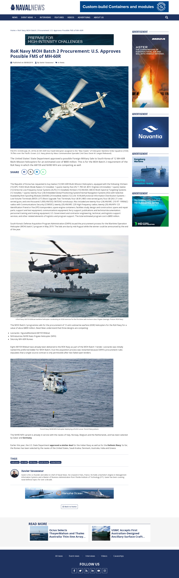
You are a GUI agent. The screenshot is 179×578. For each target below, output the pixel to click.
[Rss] (86, 570)
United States (56, 462)
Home (13, 30)
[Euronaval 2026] (69, 40)
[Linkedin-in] (92, 570)
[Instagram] (104, 570)
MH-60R (24, 462)
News (15, 17)
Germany (27, 437)
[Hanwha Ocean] (69, 494)
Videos (70, 17)
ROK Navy (33, 462)
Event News (27, 17)
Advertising (84, 17)
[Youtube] (98, 570)
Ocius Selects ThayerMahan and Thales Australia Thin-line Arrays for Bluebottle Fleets (67, 534)
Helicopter (15, 462)
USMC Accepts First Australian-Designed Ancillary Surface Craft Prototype (127, 534)
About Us (99, 17)
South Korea (43, 462)
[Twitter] (80, 570)
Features (59, 17)
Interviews (45, 17)
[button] (167, 17)
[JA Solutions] (124, 11)
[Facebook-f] (74, 570)
